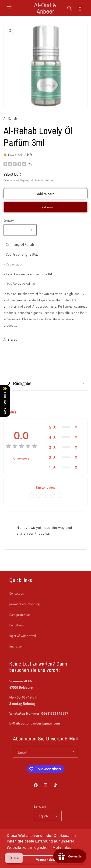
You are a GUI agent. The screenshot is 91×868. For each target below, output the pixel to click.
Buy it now (45, 207)
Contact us (16, 593)
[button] (9, 8)
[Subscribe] (72, 752)
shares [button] (12, 339)
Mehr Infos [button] (61, 848)
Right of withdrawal (22, 636)
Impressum (16, 646)
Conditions (16, 625)
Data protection (20, 615)
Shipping (24, 180)
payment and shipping (24, 604)
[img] (15, 164)
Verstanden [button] (45, 859)
